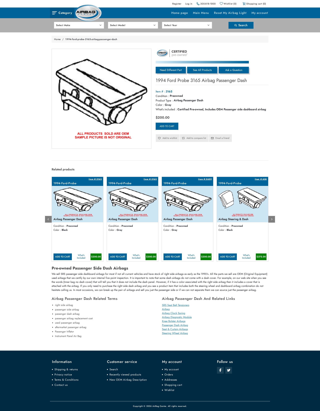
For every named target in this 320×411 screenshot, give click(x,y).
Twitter (228, 370)
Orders (168, 374)
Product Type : (164, 100)
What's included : (166, 109)
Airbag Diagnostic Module (177, 317)
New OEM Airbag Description (128, 379)
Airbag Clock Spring (173, 313)
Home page (179, 13)
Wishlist (169, 390)
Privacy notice (63, 374)
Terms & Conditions (66, 379)
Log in (188, 3)
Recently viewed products (125, 374)
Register (176, 3)
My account (260, 13)
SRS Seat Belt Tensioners (175, 305)
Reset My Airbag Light (230, 13)
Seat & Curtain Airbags (175, 329)
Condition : (162, 96)
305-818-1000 (208, 3)
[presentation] (48, 219)
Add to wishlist (169, 138)
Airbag (166, 309)
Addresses (170, 379)
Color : (160, 105)
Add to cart (167, 126)
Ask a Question (233, 70)
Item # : (160, 91)
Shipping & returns (66, 369)
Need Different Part (171, 70)
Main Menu (201, 13)
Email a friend (222, 138)
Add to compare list (196, 138)
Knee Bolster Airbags (173, 321)
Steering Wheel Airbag (175, 333)
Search (243, 25)
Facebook (220, 370)
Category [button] (65, 13)
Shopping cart (173, 385)
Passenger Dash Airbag (175, 325)
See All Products (202, 70)
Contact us (61, 385)
